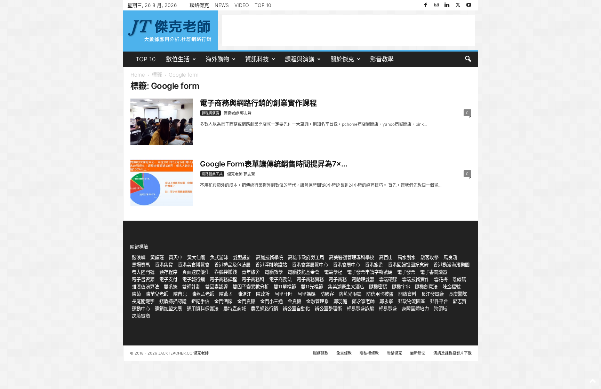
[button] (467, 59)
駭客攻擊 (429, 257)
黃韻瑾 (157, 257)
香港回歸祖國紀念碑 (408, 264)
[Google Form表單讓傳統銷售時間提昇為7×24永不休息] (161, 183)
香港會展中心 (346, 264)
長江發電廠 (432, 294)
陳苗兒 (180, 294)
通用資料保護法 (202, 308)
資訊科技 (257, 59)
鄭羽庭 (340, 301)
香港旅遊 (374, 264)
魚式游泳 (219, 257)
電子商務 (338, 279)
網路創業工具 (212, 174)
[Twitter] (458, 5)
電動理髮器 (363, 279)
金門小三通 (271, 301)
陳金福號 (451, 286)
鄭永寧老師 (363, 301)
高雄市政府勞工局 (306, 257)
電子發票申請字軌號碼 (369, 272)
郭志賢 (459, 301)
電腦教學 (274, 272)
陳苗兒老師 (157, 294)
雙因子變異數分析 (251, 286)
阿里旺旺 (283, 294)
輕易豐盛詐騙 (360, 308)
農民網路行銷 (264, 308)
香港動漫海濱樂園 (451, 264)
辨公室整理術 (328, 308)
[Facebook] (426, 5)
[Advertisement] (348, 30)
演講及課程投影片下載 (452, 353)
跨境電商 (141, 316)
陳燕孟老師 (203, 294)
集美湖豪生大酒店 (346, 286)
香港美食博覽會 (193, 264)
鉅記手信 (200, 301)
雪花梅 (441, 279)
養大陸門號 (143, 272)
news (222, 5)
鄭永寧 (386, 301)
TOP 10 (263, 5)
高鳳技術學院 (269, 257)
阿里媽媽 (306, 294)
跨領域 (440, 308)
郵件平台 (439, 301)
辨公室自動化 (296, 308)
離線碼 (459, 279)
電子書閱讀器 (433, 272)
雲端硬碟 (388, 279)
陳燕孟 (226, 294)
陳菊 (136, 294)
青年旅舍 (251, 272)
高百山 (386, 257)
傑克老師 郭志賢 (237, 113)
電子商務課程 (223, 279)
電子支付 (168, 279)
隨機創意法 (426, 286)
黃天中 (175, 257)
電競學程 (333, 272)
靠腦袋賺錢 (225, 272)
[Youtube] (469, 5)
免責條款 (344, 353)
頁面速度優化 (195, 272)
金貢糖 (294, 301)
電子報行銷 (193, 279)
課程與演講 (299, 59)
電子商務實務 (310, 279)
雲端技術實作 (415, 279)
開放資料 (407, 294)
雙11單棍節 (285, 286)
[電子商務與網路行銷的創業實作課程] (161, 122)
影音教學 (382, 59)
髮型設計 (242, 257)
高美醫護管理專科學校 (351, 257)
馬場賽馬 (141, 264)
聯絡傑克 (199, 5)
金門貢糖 (246, 301)
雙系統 (170, 286)
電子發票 (406, 272)
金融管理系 (317, 301)
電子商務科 (253, 279)
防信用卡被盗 (379, 294)
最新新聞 (417, 353)
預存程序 (168, 272)
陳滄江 (244, 294)
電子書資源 (143, 279)
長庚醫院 (458, 294)
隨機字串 (401, 286)
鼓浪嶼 (138, 257)
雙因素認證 (216, 286)
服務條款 (320, 353)
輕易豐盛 (388, 308)
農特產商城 (234, 308)
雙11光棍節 (312, 286)
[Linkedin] (447, 5)
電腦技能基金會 (303, 272)
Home (137, 74)
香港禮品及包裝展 (232, 264)
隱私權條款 (369, 353)
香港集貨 (164, 264)
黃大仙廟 (196, 257)
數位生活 (178, 59)
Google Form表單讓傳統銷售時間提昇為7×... (273, 164)
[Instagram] (436, 5)
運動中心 (141, 308)
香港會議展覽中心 (310, 264)
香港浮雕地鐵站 (271, 264)
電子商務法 (280, 279)
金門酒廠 (223, 301)
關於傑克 (342, 59)
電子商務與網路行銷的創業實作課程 (258, 103)
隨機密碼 (378, 286)
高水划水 (407, 257)
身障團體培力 (415, 308)
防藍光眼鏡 (350, 294)
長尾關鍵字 (143, 301)
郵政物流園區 (411, 301)
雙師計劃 (191, 286)
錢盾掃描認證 (172, 301)
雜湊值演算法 (145, 286)
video (241, 5)
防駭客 (327, 294)
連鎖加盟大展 (168, 308)
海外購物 (217, 59)
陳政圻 (263, 294)
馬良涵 (450, 257)
